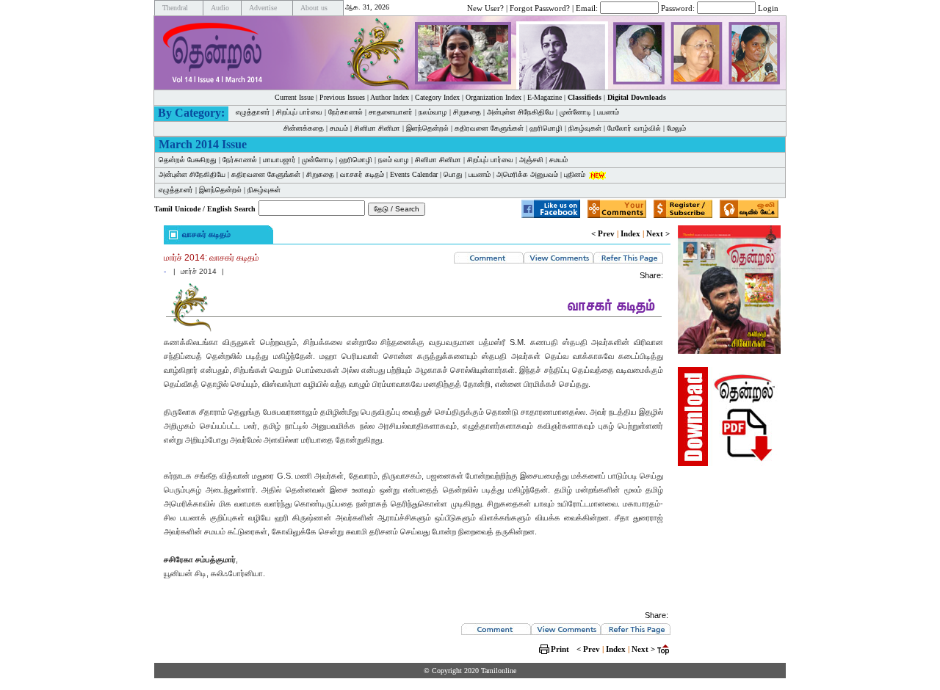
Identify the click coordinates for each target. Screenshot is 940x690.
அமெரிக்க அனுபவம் (527, 174)
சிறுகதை (467, 112)
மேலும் (676, 128)
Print (560, 648)
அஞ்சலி (531, 160)
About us (314, 8)
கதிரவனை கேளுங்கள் (489, 128)
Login (768, 7)
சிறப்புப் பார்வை (299, 112)
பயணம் (608, 112)
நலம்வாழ (433, 112)
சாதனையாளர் (391, 112)
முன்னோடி (317, 160)
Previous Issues (342, 97)
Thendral (175, 8)
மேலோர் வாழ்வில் (634, 128)
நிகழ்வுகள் (584, 128)
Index (630, 233)
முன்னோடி (575, 112)
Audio (220, 8)
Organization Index (493, 97)
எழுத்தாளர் (253, 112)
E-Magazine (544, 97)
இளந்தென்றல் (427, 128)
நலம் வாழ (393, 160)
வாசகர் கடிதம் (362, 174)
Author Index (389, 97)
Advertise (263, 8)
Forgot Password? (540, 7)
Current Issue (294, 97)
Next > (658, 233)
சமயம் (339, 128)
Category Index (437, 97)
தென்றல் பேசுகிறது (188, 160)
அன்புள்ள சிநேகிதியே (520, 112)
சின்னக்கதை (303, 128)
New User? (485, 7)
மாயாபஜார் (279, 160)
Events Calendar (414, 174)
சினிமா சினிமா (377, 128)
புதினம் (574, 174)
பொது (453, 174)
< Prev (603, 233)
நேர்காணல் (345, 112)
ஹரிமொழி (546, 128)
